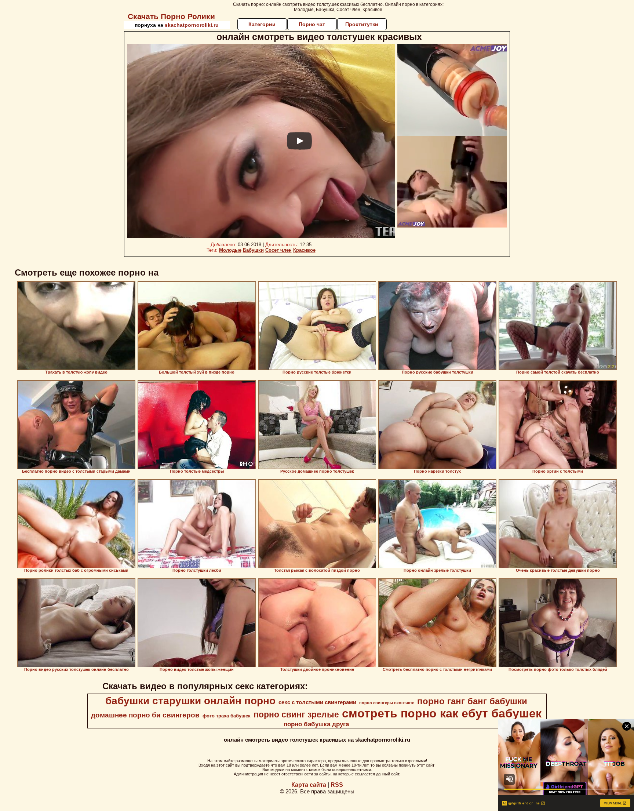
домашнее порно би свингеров (145, 715)
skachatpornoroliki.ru (192, 25)
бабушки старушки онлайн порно (190, 700)
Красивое (304, 250)
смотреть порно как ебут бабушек (442, 713)
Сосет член (278, 250)
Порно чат (312, 24)
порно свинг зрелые (296, 714)
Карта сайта (308, 785)
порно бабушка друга (316, 724)
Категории (262, 24)
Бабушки (253, 250)
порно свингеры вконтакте (386, 703)
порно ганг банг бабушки (472, 701)
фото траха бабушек (227, 716)
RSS (337, 785)
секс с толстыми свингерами (317, 702)
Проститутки (361, 24)
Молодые (230, 250)
